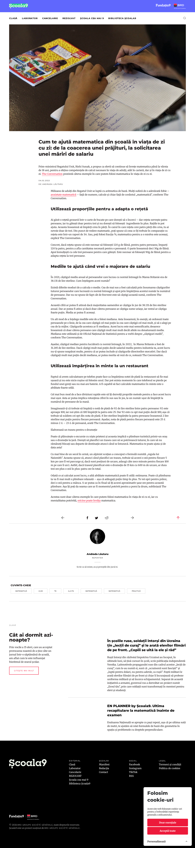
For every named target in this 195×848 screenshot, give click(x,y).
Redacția (104, 768)
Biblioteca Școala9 (122, 18)
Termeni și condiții (170, 764)
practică (136, 591)
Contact (103, 772)
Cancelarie (50, 18)
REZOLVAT (69, 18)
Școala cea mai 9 (92, 18)
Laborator (30, 18)
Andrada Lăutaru (97, 554)
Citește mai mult (24, 671)
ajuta (71, 591)
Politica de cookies (169, 768)
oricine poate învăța (89, 500)
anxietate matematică (63, 194)
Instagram (135, 768)
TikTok (133, 772)
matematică (21, 591)
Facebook (134, 764)
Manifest (104, 764)
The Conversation (52, 173)
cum (41, 591)
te (55, 591)
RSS (131, 775)
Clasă (13, 18)
